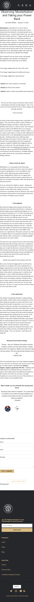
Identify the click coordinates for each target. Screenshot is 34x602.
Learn (3, 542)
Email (1, 449)
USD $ (16, 587)
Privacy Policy (6, 570)
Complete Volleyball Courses (11, 574)
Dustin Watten (14, 596)
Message (2, 457)
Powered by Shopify (23, 596)
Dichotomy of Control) (21, 147)
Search (4, 565)
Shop (3, 547)
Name (1, 442)
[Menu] (30, 5)
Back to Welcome (18, 481)
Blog (3, 552)
